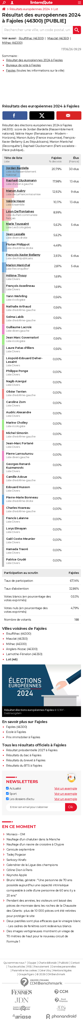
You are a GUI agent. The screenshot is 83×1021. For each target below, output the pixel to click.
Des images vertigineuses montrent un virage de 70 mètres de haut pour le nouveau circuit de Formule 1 (40, 936)
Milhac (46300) (12, 43)
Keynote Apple (16, 875)
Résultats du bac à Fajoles (23, 755)
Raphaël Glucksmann (21, 180)
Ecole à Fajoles (16, 732)
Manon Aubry (15, 191)
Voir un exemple (65, 788)
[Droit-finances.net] (61, 1000)
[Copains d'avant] (22, 1008)
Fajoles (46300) (16, 727)
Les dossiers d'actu (21, 799)
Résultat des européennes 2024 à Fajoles (34, 60)
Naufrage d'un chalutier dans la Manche (33, 839)
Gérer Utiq (45, 970)
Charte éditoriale (47, 962)
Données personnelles (63, 966)
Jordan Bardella (17, 168)
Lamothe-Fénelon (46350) (24, 654)
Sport (13, 794)
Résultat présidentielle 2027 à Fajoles (31, 750)
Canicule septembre (20, 849)
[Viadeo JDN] (61, 1008)
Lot (55, 9)
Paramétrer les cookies (24, 970)
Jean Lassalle (15, 234)
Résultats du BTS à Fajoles (24, 765)
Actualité (15, 788)
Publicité (63, 962)
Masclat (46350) (58, 38)
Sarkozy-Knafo (16, 860)
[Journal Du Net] (22, 1000)
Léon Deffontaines (20, 211)
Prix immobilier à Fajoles (23, 737)
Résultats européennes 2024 (29, 9)
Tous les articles (16, 966)
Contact (75, 962)
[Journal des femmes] (22, 992)
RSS (29, 966)
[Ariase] (22, 1016)
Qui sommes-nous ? (14, 962)
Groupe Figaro (26, 974)
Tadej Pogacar (16, 854)
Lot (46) (11, 659)
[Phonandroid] (61, 1016)
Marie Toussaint (17, 224)
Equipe (32, 962)
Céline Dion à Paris (19, 870)
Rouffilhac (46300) (31, 38)
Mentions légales (62, 970)
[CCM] (61, 991)
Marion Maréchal (18, 265)
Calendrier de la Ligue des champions (32, 865)
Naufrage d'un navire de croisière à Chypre (35, 844)
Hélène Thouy (16, 275)
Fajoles (11, 70)
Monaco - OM (15, 834)
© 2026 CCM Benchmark (50, 974)
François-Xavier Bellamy (23, 255)
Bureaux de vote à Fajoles (23, 65)
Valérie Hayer (15, 201)
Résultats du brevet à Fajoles (26, 760)
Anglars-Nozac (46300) (21, 649)
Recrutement (41, 966)
